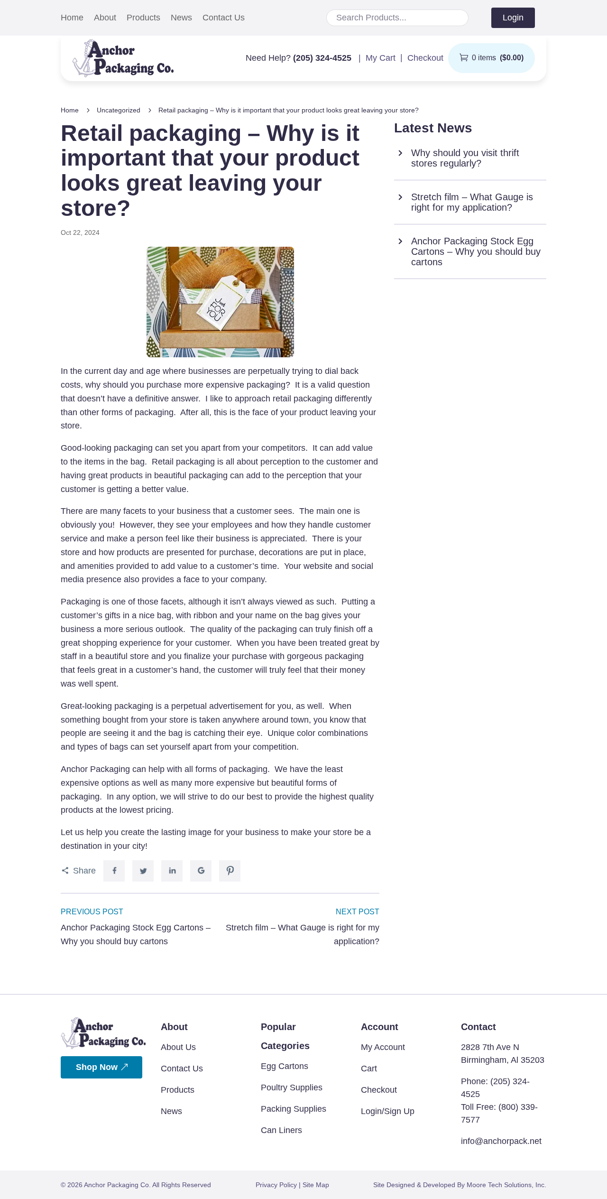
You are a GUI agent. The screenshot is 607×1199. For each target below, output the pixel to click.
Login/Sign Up (387, 1111)
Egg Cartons (284, 1066)
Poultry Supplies (291, 1087)
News (181, 18)
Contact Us (223, 18)
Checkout (379, 1090)
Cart (369, 1068)
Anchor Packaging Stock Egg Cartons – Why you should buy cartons (476, 251)
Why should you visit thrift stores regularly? (465, 158)
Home (72, 18)
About (105, 18)
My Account (383, 1047)
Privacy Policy (276, 1185)
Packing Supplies (293, 1109)
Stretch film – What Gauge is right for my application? (472, 202)
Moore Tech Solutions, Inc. (506, 1185)
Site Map (316, 1185)
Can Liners (281, 1130)
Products (143, 18)
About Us (178, 1047)
